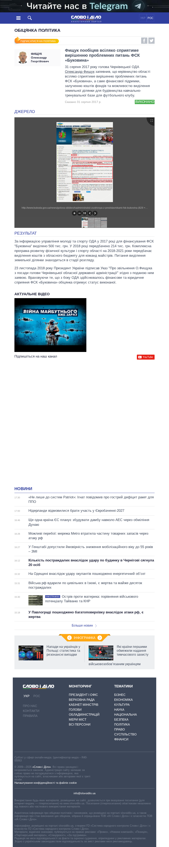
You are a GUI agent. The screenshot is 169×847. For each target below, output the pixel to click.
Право (119, 729)
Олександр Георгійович (40, 57)
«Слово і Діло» (41, 766)
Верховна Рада (82, 699)
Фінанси (121, 739)
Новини (23, 488)
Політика (122, 724)
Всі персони (79, 724)
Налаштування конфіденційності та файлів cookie (45, 782)
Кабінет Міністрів (83, 704)
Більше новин (82, 625)
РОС (150, 18)
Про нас (30, 706)
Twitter (151, 41)
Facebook (144, 41)
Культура (122, 704)
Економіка (123, 699)
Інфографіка (84, 638)
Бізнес (120, 694)
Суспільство (125, 734)
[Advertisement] (84, 400)
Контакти (31, 711)
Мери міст (77, 719)
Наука (119, 709)
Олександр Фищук (79, 72)
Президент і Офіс (83, 694)
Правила (30, 716)
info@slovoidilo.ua (84, 793)
